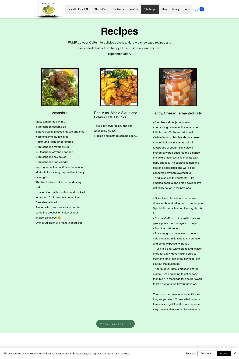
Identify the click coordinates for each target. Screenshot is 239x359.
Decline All (206, 353)
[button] (199, 9)
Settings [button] (190, 353)
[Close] (235, 353)
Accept (224, 353)
